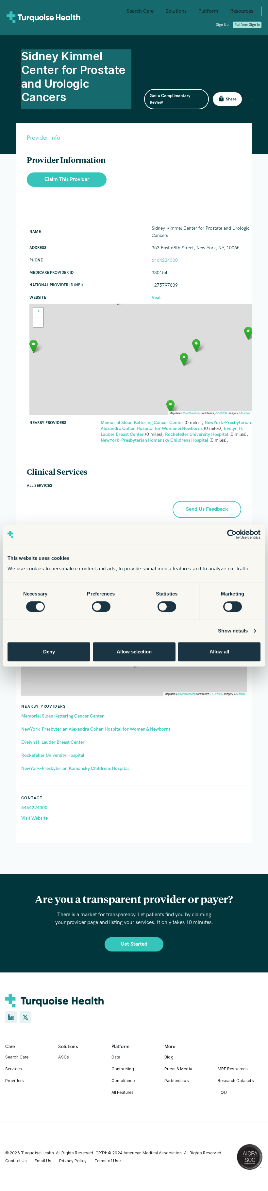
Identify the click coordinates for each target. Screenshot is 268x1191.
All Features (122, 1092)
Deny (49, 651)
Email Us (43, 1160)
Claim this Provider (66, 179)
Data (115, 1057)
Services (13, 1068)
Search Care (140, 11)
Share (231, 99)
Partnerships (176, 1080)
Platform (208, 11)
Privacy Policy (73, 1160)
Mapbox (240, 694)
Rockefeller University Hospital (52, 755)
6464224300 (34, 807)
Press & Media (178, 1068)
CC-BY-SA (216, 694)
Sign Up (222, 25)
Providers (14, 1080)
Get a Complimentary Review (170, 99)
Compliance (123, 1080)
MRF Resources (233, 1068)
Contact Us (16, 1160)
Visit (156, 297)
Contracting (122, 1068)
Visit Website (34, 818)
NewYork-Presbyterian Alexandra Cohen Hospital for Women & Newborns (96, 729)
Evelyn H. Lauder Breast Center (53, 742)
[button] (184, 359)
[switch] (101, 606)
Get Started (134, 944)
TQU (222, 1092)
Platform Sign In (247, 25)
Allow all (219, 651)
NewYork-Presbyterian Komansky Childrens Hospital (75, 768)
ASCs (63, 1057)
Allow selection (134, 651)
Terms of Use (107, 1160)
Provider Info (43, 137)
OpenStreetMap (186, 694)
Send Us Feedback (207, 509)
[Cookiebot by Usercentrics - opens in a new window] (231, 534)
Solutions (176, 11)
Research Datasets (236, 1080)
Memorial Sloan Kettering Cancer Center (62, 716)
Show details (233, 630)
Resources (241, 11)
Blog (168, 1057)
